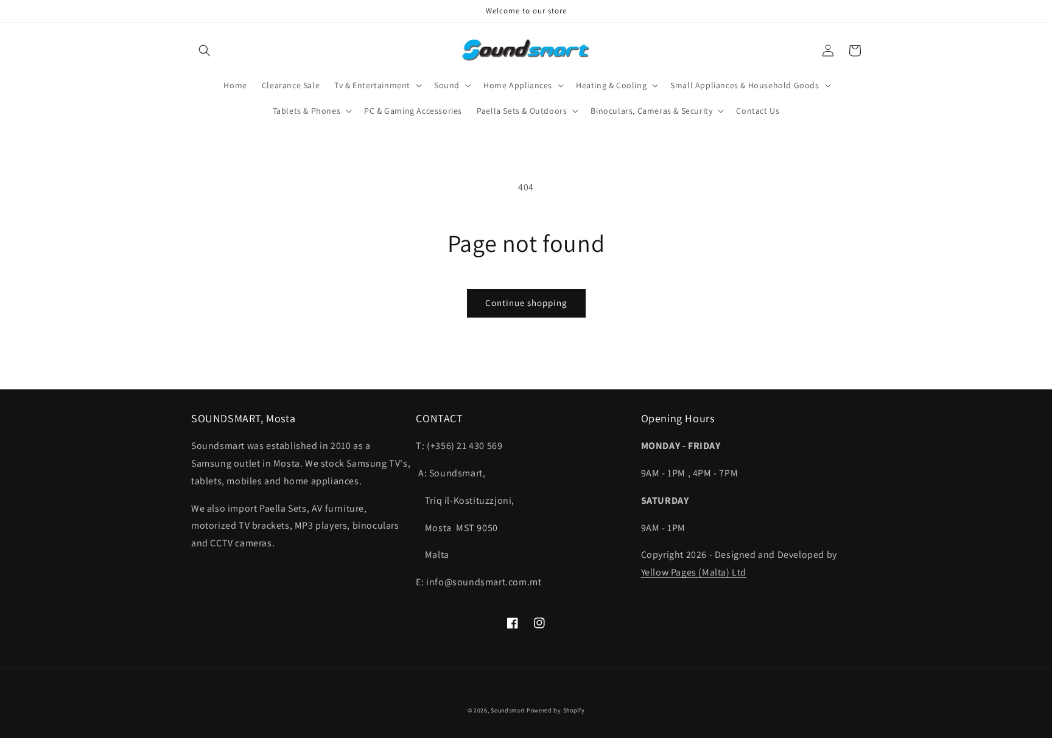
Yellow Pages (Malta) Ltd (693, 572)
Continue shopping (526, 302)
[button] (204, 50)
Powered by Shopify (556, 710)
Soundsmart (509, 710)
